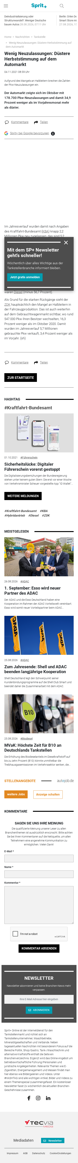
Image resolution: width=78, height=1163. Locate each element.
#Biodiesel (26, 738)
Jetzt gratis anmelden (25, 277)
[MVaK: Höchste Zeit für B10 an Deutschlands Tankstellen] (39, 713)
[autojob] (65, 780)
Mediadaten (23, 1140)
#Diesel (33, 515)
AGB (25, 1153)
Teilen (44, 122)
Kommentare (19, 122)
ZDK (7, 304)
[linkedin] (48, 1097)
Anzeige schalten (48, 794)
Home (7, 36)
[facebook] (28, 1097)
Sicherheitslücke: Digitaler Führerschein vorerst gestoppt (32, 467)
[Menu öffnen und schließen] (7, 6)
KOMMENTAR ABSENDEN (39, 948)
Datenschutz (38, 1153)
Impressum (12, 1153)
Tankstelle (39, 36)
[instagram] (38, 1097)
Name (8, 867)
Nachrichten (22, 36)
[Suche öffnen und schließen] (61, 6)
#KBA (44, 511)
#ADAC (24, 581)
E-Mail (8, 851)
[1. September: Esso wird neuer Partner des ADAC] (39, 556)
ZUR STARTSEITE (20, 378)
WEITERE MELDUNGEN (23, 496)
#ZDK (45, 515)
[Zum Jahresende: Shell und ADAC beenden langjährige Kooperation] (39, 635)
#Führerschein (28, 457)
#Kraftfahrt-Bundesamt (28, 407)
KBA (45, 231)
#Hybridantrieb (14, 515)
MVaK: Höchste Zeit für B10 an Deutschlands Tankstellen (32, 748)
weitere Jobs (16, 794)
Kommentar (11, 882)
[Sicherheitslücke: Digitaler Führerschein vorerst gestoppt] (39, 432)
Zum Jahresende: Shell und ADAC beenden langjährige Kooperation (35, 669)
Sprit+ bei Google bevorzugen (29, 133)
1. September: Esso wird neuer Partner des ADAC (32, 590)
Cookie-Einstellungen (60, 1153)
